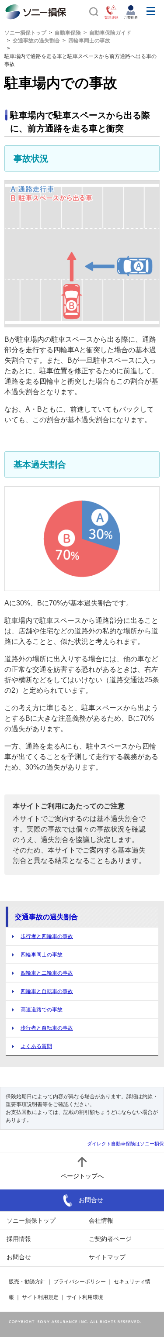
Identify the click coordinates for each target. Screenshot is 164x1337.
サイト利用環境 (84, 1297)
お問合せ (91, 1199)
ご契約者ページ (110, 1238)
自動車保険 (68, 33)
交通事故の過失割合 (36, 41)
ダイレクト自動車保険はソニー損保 (125, 1143)
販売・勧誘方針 (27, 1282)
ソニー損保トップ (25, 33)
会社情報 (101, 1220)
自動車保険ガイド (110, 33)
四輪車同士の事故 (89, 41)
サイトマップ (107, 1257)
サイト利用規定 (40, 1297)
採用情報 (19, 1238)
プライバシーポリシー (79, 1282)
